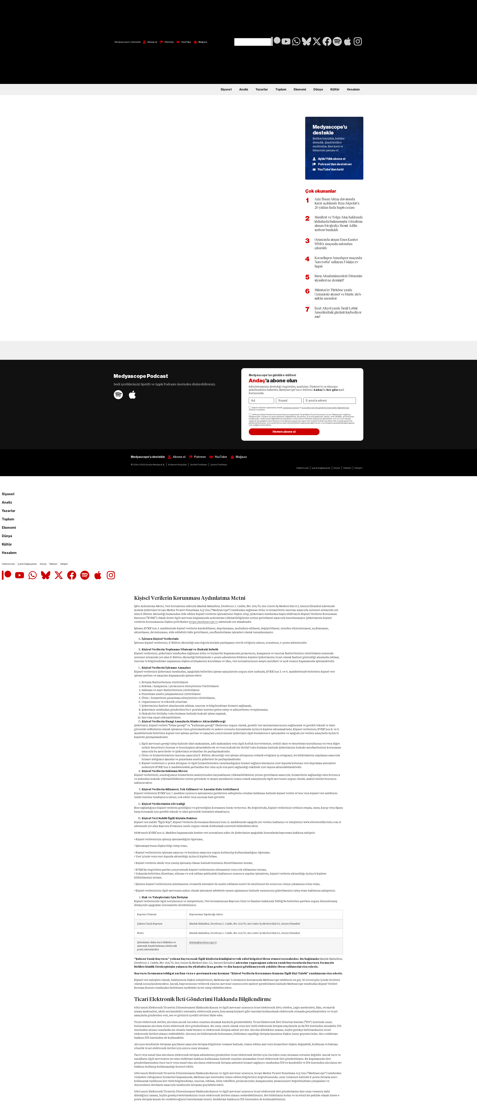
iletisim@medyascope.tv (203, 942)
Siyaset (226, 89)
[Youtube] (286, 41)
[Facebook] (327, 41)
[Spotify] (337, 41)
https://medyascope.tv (203, 621)
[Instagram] (357, 41)
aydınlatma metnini (291, 408)
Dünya (318, 89)
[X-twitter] (316, 41)
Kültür (334, 89)
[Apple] (347, 41)
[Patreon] (275, 41)
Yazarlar (262, 89)
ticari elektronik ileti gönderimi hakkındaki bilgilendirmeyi (325, 408)
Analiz (243, 89)
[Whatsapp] (296, 41)
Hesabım (353, 89)
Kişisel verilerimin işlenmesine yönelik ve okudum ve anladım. (299, 409)
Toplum (280, 89)
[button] (252, 19)
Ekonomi (300, 89)
